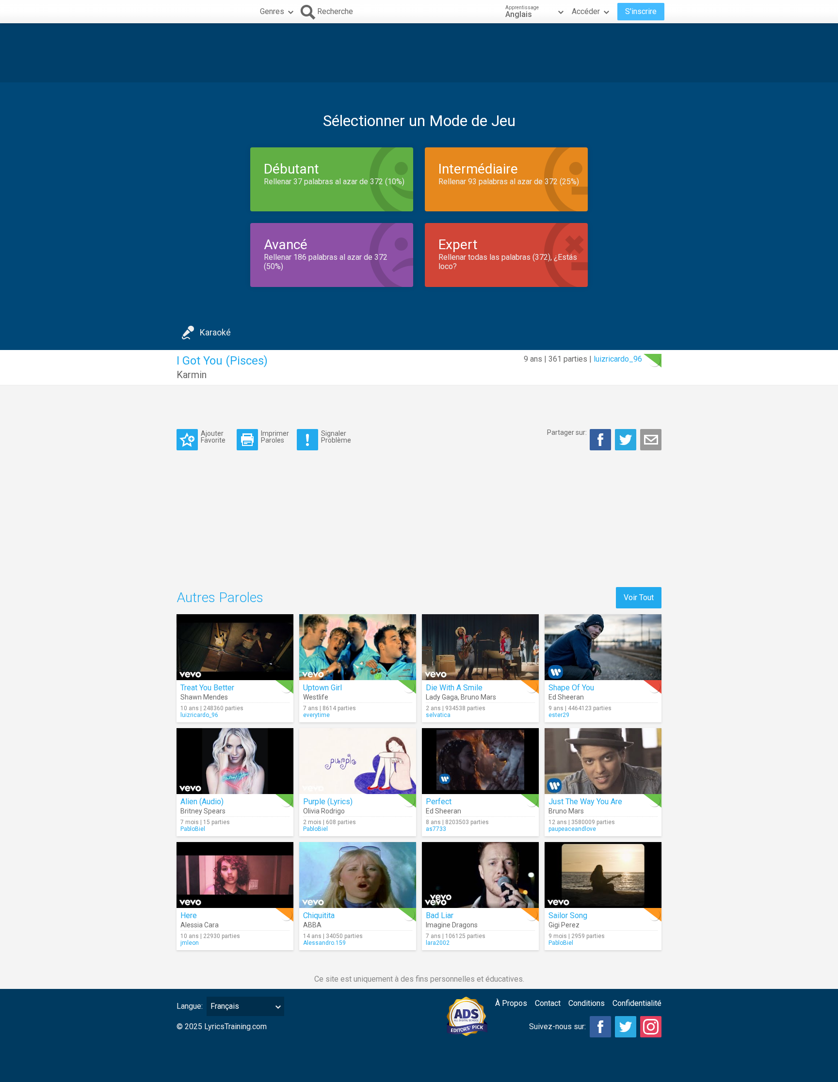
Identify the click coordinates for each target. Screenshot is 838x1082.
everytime (316, 715)
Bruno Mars (478, 697)
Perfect (438, 801)
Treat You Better (207, 687)
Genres (272, 11)
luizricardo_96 (618, 359)
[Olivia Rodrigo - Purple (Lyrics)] (357, 761)
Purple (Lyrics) (328, 801)
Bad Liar (439, 915)
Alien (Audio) (202, 801)
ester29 (558, 715)
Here (188, 915)
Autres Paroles (220, 597)
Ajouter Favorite (213, 437)
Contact (548, 1003)
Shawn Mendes (204, 697)
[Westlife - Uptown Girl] (357, 647)
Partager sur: (567, 432)
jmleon (189, 942)
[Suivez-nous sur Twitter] (625, 1026)
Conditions (586, 1003)
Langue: (190, 1006)
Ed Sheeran (566, 697)
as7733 (436, 829)
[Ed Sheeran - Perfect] (480, 761)
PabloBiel (192, 829)
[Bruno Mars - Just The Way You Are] (603, 761)
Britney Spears (203, 811)
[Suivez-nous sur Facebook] (600, 1026)
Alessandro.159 (324, 942)
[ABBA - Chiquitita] (357, 875)
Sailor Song (567, 915)
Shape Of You (571, 687)
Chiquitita (319, 915)
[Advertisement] (419, 53)
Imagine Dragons (452, 925)
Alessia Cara (199, 925)
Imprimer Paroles (275, 437)
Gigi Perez (564, 925)
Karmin (192, 375)
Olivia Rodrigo (324, 811)
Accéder (586, 11)
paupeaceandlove (572, 829)
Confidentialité (636, 1003)
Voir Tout (639, 597)
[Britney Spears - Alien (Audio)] (235, 761)
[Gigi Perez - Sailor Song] (603, 875)
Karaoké (215, 332)
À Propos (511, 1003)
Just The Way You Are (585, 801)
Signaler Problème (336, 437)
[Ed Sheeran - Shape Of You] (603, 647)
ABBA (312, 925)
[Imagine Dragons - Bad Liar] (480, 875)
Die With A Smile (454, 687)
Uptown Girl (322, 687)
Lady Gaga (442, 697)
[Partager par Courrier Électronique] (650, 439)
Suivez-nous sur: (557, 1026)
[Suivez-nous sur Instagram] (650, 1026)
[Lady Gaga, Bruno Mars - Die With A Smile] (480, 647)
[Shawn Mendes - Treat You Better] (235, 647)
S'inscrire (641, 11)
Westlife (315, 697)
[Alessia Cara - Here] (235, 875)
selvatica (438, 715)
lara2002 (438, 942)
